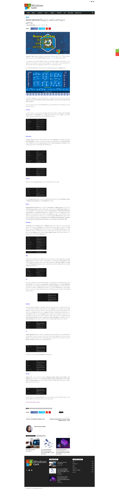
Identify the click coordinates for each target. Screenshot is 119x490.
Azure (27, 17)
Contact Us (78, 12)
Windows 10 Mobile (76, 470)
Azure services (32, 408)
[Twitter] (92, 1)
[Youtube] (93, 1)
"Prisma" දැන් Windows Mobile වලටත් (35, 419)
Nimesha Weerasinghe (31, 25)
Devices (40, 12)
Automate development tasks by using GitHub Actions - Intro (60, 419)
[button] (92, 12)
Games (52, 12)
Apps (46, 12)
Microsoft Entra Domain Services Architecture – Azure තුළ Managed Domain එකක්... (63, 478)
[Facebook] (90, 1)
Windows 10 (75, 463)
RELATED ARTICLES (30, 435)
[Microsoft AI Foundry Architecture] (33, 443)
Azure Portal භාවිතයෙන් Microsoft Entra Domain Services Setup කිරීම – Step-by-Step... (63, 470)
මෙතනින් (53, 58)
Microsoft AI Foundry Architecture (62, 463)
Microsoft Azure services (47, 408)
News (33, 12)
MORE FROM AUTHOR (40, 435)
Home (28, 12)
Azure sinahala (38, 408)
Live (65, 12)
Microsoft (74, 468)
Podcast (59, 12)
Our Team (70, 12)
